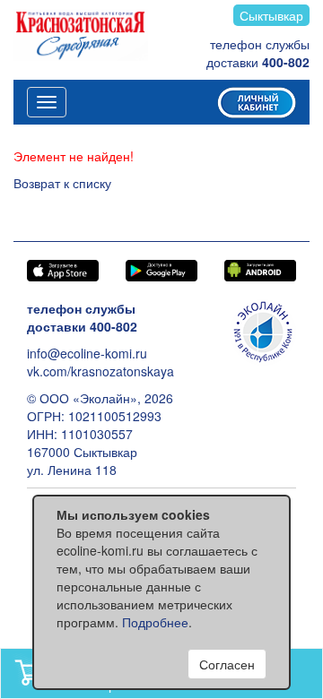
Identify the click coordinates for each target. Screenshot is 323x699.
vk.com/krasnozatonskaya (100, 371)
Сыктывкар (271, 15)
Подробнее (155, 622)
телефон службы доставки (258, 53)
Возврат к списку (62, 183)
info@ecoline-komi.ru (87, 353)
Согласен (227, 664)
